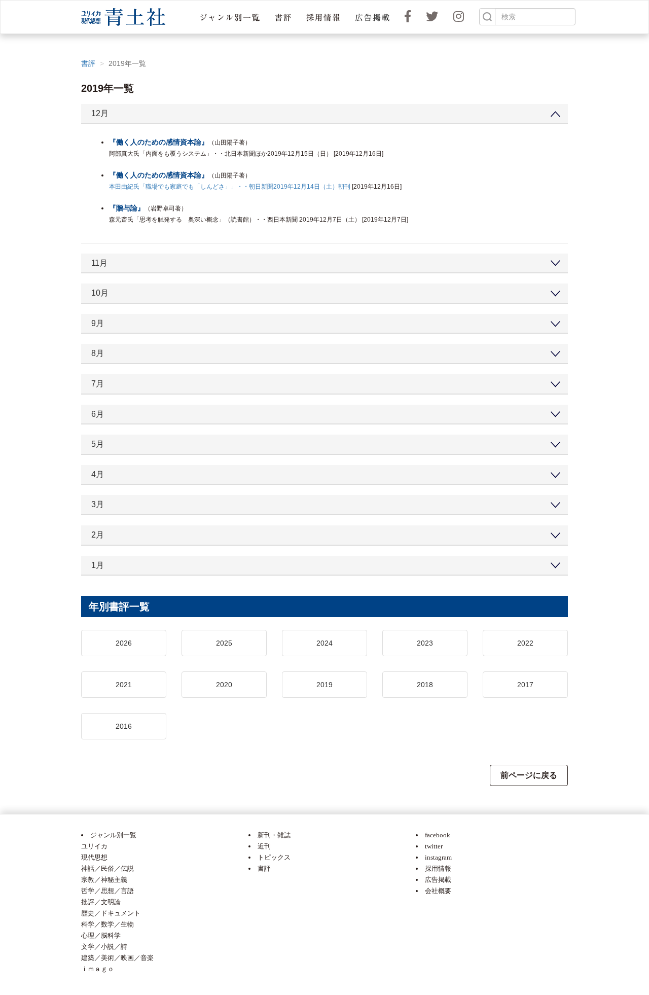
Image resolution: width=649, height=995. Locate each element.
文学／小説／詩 (104, 946)
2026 (124, 643)
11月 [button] (99, 263)
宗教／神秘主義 (104, 879)
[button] (230, 17)
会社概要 (438, 891)
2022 (525, 643)
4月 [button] (97, 474)
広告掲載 (438, 879)
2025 (224, 643)
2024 (324, 643)
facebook (437, 835)
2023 (425, 643)
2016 (124, 726)
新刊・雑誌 (274, 835)
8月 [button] (97, 353)
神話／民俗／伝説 (107, 868)
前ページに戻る (528, 775)
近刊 (264, 846)
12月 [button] (100, 113)
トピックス (274, 857)
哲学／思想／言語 (107, 891)
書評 (88, 63)
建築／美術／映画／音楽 (117, 958)
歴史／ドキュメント (110, 913)
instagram (438, 857)
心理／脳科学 (101, 935)
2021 (124, 685)
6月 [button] (97, 414)
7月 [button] (97, 383)
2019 (324, 685)
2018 (425, 685)
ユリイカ (94, 846)
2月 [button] (97, 534)
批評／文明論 (101, 902)
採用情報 (438, 868)
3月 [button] (97, 504)
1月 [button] (97, 565)
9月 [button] (97, 323)
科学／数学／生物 (107, 924)
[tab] (324, 114)
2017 (525, 685)
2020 (224, 685)
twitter (434, 846)
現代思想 (94, 857)
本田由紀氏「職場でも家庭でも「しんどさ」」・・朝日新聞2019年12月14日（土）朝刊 (229, 186)
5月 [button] (97, 444)
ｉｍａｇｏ (97, 969)
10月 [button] (100, 293)
